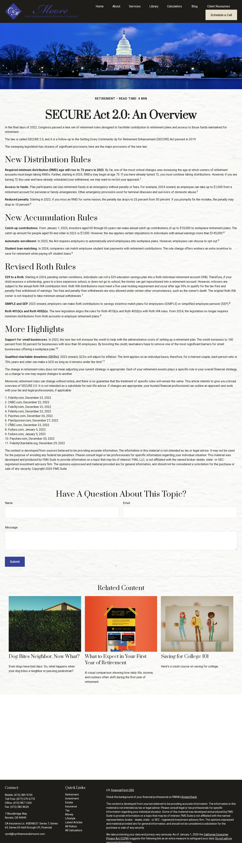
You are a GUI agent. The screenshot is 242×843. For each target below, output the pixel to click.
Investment (72, 798)
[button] (99, 6)
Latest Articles (73, 822)
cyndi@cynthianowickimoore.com (25, 833)
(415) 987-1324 (22, 802)
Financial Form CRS (122, 790)
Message (11, 527)
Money (69, 814)
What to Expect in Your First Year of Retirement (116, 659)
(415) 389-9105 (23, 794)
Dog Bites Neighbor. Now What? (44, 656)
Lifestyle (70, 818)
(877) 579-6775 (25, 798)
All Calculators (73, 830)
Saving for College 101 (185, 656)
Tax (67, 810)
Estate (69, 802)
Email (126, 503)
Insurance (71, 806)
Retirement (72, 794)
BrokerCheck (189, 797)
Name (9, 503)
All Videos (71, 826)
